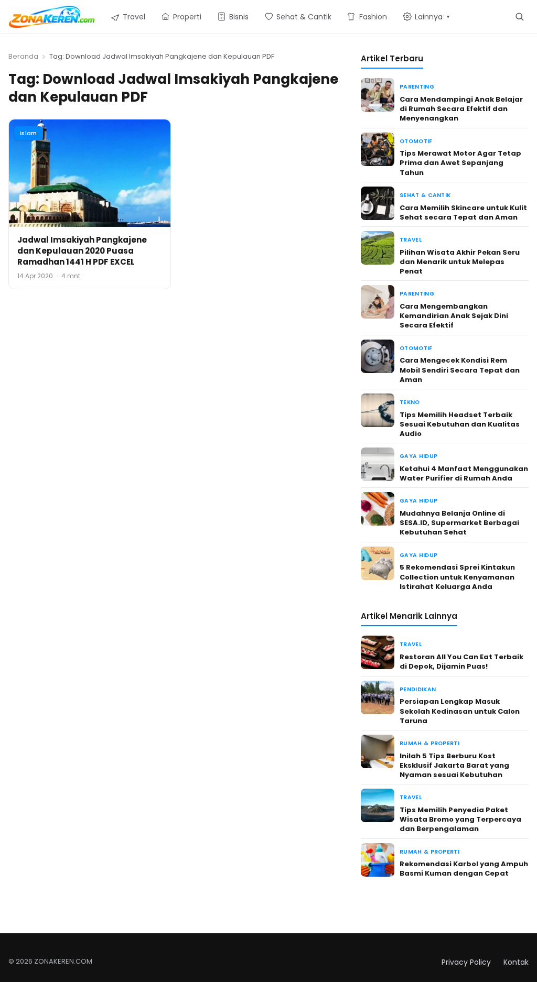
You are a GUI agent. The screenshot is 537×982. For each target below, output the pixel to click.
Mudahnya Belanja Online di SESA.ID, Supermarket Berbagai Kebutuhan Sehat (459, 522)
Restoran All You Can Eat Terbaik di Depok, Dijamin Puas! (461, 661)
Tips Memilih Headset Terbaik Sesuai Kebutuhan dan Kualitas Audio (460, 424)
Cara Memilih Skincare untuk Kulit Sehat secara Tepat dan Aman (463, 212)
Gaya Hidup (418, 456)
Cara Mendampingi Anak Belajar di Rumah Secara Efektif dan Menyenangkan (461, 108)
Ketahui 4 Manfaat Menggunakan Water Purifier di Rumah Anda (464, 473)
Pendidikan (418, 689)
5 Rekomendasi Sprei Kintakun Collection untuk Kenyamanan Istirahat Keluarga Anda (457, 576)
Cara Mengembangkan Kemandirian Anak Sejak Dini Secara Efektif (454, 315)
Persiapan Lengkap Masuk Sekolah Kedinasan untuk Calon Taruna (460, 710)
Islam (28, 133)
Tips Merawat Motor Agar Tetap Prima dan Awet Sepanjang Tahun (460, 162)
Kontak (516, 962)
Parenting (417, 87)
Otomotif (416, 141)
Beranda (23, 56)
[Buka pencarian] (519, 16)
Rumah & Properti (429, 743)
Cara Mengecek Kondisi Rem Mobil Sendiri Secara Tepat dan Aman (460, 369)
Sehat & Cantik (425, 195)
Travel (411, 240)
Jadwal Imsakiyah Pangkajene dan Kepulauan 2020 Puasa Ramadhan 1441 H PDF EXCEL (82, 250)
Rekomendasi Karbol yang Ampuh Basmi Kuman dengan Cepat (464, 868)
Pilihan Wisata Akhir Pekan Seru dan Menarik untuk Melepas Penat (460, 261)
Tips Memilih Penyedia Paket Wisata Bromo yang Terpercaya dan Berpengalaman (460, 819)
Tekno (410, 402)
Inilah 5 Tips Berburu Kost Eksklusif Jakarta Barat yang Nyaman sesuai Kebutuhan (454, 765)
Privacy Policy (466, 962)
